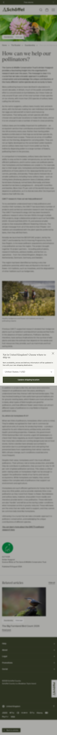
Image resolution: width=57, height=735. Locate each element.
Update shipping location (28, 379)
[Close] (53, 353)
